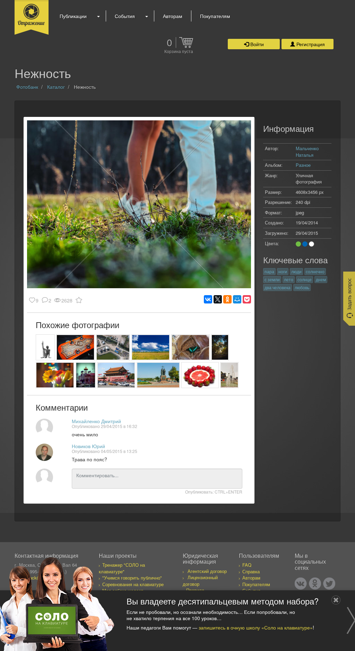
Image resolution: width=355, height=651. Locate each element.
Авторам (172, 15)
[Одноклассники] (227, 299)
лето (288, 279)
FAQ (246, 565)
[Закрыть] (335, 600)
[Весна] (55, 375)
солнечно (315, 271)
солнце (304, 279)
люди (296, 271)
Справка (251, 571)
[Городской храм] (86, 375)
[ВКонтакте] (208, 299)
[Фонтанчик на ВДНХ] (229, 375)
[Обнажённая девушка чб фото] (45, 347)
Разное (303, 165)
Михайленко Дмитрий (96, 421)
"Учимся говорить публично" (132, 577)
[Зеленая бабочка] (190, 347)
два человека (278, 287)
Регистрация (310, 44)
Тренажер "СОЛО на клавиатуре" (122, 568)
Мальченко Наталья (307, 151)
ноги (282, 271)
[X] (218, 299)
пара (269, 271)
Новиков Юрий (88, 446)
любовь (302, 287)
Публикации (73, 15)
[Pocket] (247, 299)
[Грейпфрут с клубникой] (200, 375)
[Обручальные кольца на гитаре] (75, 347)
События (125, 15)
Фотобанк (27, 86)
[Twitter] (329, 583)
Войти (256, 44)
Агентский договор (207, 571)
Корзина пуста (178, 52)
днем (321, 279)
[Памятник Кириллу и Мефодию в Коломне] (158, 375)
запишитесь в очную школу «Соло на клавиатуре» (256, 627)
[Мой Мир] (237, 299)
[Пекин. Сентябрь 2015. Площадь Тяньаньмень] (116, 375)
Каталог (56, 86)
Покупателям (215, 15)
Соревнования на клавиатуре (133, 584)
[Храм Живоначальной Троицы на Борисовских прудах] (220, 347)
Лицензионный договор (200, 580)
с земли (272, 279)
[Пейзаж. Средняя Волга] (150, 347)
